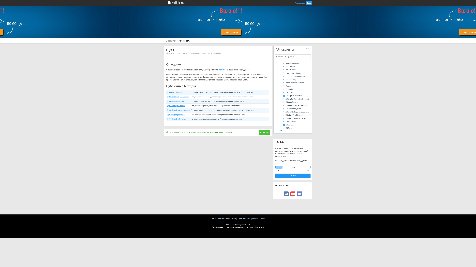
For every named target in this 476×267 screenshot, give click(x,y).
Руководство (170, 41)
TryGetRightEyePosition (176, 115)
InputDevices (290, 70)
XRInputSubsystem (292, 102)
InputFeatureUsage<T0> (295, 76)
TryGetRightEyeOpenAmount (178, 110)
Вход (309, 3)
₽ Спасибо (264, 132)
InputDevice (290, 66)
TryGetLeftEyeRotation (176, 106)
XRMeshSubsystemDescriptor (297, 112)
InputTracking (290, 79)
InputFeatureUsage (293, 73)
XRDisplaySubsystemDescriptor (297, 99)
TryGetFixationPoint (174, 92)
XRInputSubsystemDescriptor (297, 105)
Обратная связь (258, 219)
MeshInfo (289, 89)
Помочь (293, 176)
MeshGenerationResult (294, 83)
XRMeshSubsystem (293, 109)
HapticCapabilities (292, 63)
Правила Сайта (244, 219)
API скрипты (184, 41)
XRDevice (289, 92)
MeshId (288, 86)
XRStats (288, 128)
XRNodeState (290, 121)
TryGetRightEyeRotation (176, 119)
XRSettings (289, 125)
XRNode (223, 70)
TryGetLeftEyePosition (175, 101)
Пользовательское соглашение (223, 219)
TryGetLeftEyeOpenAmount (178, 97)
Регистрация (300, 3)
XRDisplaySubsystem (293, 96)
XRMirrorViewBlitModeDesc (296, 118)
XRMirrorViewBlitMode (294, 115)
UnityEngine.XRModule (212, 53)
